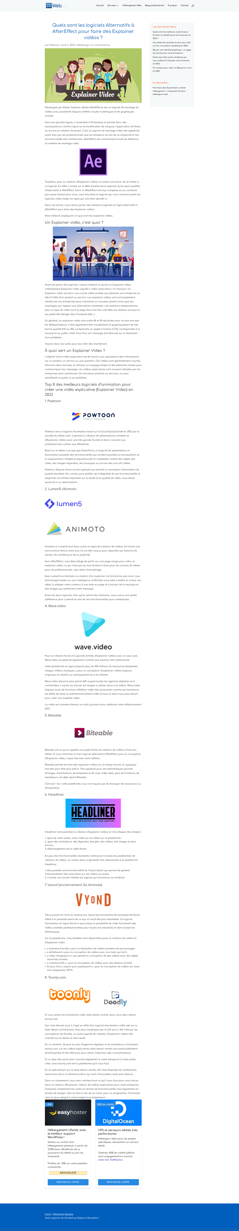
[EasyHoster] (68, 1113)
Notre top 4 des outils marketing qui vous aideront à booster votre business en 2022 (171, 60)
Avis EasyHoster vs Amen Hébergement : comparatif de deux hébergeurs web (169, 91)
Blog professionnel (154, 6)
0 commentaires (101, 45)
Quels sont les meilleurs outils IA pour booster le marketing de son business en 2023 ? (172, 35)
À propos (172, 6)
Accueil (100, 6)
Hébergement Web (132, 6)
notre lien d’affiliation (110, 1160)
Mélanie (54, 45)
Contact (185, 6)
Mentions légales (63, 1214)
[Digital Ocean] (118, 1113)
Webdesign (83, 45)
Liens (48, 1214)
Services (111, 6)
